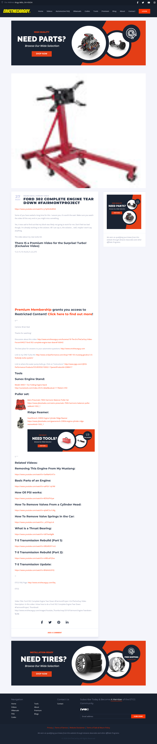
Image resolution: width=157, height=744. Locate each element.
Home (13, 703)
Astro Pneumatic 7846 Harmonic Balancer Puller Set (48, 400)
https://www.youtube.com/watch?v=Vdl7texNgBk (34, 534)
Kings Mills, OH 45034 (23, 2)
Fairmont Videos (42, 196)
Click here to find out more (70, 314)
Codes (13, 717)
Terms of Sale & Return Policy (98, 727)
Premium (38, 710)
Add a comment (55, 632)
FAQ (13, 714)
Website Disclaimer (77, 727)
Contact (60, 703)
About (36, 707)
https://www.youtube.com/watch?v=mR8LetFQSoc (35, 558)
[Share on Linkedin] (67, 622)
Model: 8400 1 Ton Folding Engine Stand (31, 385)
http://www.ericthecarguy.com (73, 348)
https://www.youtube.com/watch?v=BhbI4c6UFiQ (34, 570)
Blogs (36, 714)
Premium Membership (33, 310)
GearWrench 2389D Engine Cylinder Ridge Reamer (47, 418)
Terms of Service (61, 727)
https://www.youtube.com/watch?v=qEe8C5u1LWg (35, 510)
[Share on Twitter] (50, 622)
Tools (36, 703)
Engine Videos (29, 196)
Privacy (50, 727)
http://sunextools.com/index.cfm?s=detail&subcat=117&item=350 (41, 388)
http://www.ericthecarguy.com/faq (41, 582)
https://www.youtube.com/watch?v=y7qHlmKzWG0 (35, 209)
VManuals (15, 710)
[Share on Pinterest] (58, 622)
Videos (14, 707)
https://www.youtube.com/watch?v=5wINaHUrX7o (35, 474)
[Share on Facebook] (42, 622)
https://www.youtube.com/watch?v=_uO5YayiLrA (34, 522)
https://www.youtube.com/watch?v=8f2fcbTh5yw (34, 498)
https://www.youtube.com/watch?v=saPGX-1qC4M (35, 486)
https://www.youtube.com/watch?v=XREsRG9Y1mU (35, 546)
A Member (116, 699)
